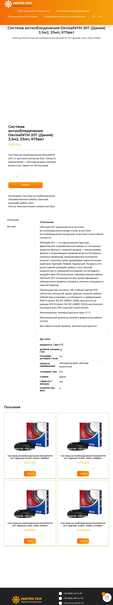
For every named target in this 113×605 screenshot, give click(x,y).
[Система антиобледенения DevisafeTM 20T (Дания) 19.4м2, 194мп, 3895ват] (30, 432)
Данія (62, 376)
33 (60, 350)
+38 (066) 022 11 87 (72, 593)
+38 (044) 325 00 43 (73, 603)
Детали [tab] (11, 226)
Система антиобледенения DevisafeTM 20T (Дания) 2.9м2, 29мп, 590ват (30, 524)
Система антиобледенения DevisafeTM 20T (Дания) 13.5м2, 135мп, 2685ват (83, 456)
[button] (58, 22)
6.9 (60, 371)
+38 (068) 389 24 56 (73, 598)
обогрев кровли (68, 363)
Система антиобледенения (38, 196)
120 (61, 381)
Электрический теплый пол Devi (36, 206)
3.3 (60, 356)
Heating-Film (18, 38)
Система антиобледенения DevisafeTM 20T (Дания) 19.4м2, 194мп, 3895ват (30, 456)
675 (61, 344)
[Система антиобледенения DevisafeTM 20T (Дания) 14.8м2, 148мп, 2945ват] (83, 499)
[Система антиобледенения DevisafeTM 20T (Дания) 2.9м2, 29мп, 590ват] (30, 499)
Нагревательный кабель (22, 199)
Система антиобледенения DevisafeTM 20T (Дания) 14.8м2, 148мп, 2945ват (83, 524)
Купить (25, 185)
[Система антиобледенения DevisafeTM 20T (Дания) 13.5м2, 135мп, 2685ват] (83, 432)
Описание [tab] (13, 220)
